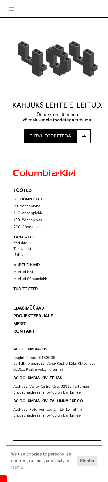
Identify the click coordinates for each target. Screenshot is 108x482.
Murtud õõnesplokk (30, 278)
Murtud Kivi (23, 271)
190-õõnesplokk (27, 219)
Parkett (73, 9)
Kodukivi (20, 242)
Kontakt (24, 331)
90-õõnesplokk (26, 205)
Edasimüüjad (28, 308)
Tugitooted (25, 288)
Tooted (22, 190)
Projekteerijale (33, 315)
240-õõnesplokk (27, 226)
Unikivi (18, 254)
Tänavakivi (22, 248)
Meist (19, 323)
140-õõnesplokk (27, 212)
